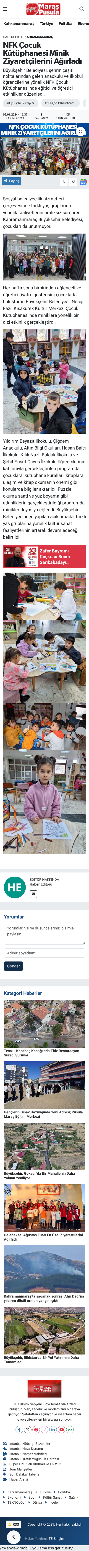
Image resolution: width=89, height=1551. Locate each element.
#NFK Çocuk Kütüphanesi (60, 103)
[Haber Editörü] (15, 887)
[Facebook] (19, 1429)
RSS (15, 1524)
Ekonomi (14, 1497)
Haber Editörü (41, 884)
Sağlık (73, 1497)
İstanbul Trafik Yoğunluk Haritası (34, 1459)
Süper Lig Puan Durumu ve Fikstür (34, 1464)
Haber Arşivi (18, 1479)
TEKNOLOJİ (16, 1502)
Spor (32, 1497)
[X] (27, 1429)
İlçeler (54, 1502)
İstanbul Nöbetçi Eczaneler (29, 1444)
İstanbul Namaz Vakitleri (28, 1454)
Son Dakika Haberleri (25, 1474)
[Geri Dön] (14, 1537)
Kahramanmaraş (18, 24)
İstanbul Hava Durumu (26, 1449)
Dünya (37, 1502)
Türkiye (46, 24)
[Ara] (81, 9)
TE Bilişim (56, 1539)
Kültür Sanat (52, 1497)
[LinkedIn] (53, 1429)
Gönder (13, 966)
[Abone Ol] (83, 181)
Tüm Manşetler (20, 1469)
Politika (65, 24)
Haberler (11, 37)
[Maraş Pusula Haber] (43, 9)
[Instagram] (44, 1429)
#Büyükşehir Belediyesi (20, 103)
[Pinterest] (36, 1429)
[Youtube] (61, 1429)
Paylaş (14, 181)
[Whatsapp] (70, 1429)
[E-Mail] (33, 894)
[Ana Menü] (5, 9)
